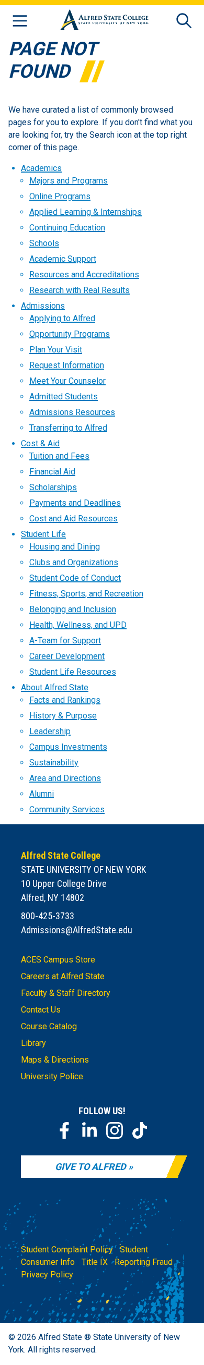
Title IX (95, 1262)
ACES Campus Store (58, 960)
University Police (52, 1076)
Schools (44, 243)
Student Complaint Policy (67, 1249)
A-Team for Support (65, 640)
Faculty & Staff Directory (65, 993)
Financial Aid (52, 472)
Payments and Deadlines (75, 503)
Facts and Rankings (64, 700)
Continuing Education (67, 228)
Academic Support (62, 259)
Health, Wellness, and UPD (78, 625)
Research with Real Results (79, 290)
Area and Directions (65, 778)
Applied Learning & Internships (85, 212)
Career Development (67, 656)
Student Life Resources (72, 672)
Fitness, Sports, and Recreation (86, 594)
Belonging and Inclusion (72, 609)
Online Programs (59, 196)
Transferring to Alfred (68, 428)
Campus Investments (68, 747)
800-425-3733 (47, 915)
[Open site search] (184, 21)
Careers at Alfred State (63, 976)
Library (33, 1043)
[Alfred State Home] (104, 21)
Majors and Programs (68, 181)
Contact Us (41, 1010)
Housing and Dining (64, 547)
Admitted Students (63, 396)
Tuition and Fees (59, 456)
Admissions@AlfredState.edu (76, 929)
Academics (41, 168)
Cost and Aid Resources (73, 518)
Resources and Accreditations (84, 274)
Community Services (67, 809)
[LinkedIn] (89, 1130)
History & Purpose (63, 716)
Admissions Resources (72, 412)
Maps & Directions (55, 1060)
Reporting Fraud (144, 1262)
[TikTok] (139, 1130)
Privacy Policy (47, 1274)
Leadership (50, 731)
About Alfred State (54, 687)
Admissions (43, 306)
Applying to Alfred (62, 318)
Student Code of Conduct (75, 578)
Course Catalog (49, 1026)
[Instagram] (114, 1130)
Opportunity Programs (69, 334)
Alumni (41, 794)
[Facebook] (64, 1130)
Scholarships (53, 487)
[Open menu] (19, 21)
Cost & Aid (40, 443)
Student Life (43, 534)
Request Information (66, 365)
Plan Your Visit (55, 350)
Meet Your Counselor (67, 381)
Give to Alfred (90, 1166)
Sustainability (53, 762)
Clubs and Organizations (73, 562)
